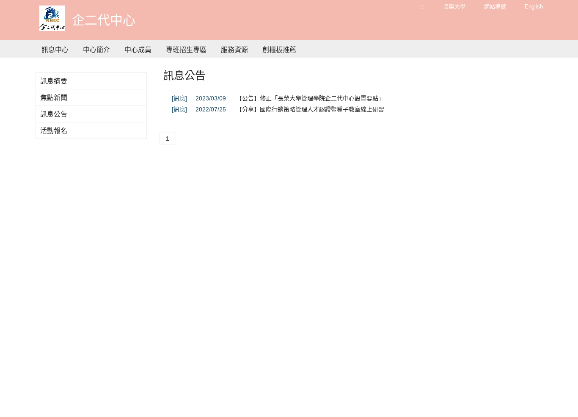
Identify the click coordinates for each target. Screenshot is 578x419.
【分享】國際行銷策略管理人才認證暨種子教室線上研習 (310, 109)
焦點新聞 (53, 97)
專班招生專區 (186, 49)
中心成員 (137, 49)
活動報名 (53, 130)
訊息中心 (55, 49)
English (534, 6)
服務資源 (234, 49)
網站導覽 (495, 6)
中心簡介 (96, 49)
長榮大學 (454, 6)
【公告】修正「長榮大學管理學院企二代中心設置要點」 (310, 98)
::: (422, 6)
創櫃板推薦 (279, 49)
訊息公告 (53, 114)
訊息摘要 (53, 81)
